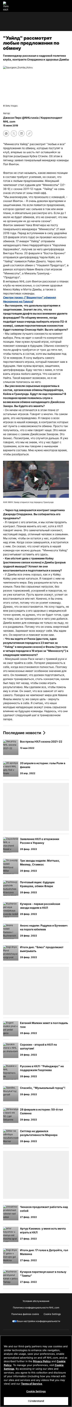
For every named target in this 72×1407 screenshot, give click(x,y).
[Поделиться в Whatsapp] (6, 133)
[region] (36, 1371)
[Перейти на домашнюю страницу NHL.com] (7, 6)
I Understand (36, 1400)
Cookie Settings (36, 1391)
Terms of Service (31, 1383)
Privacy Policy (42, 1361)
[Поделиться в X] (14, 133)
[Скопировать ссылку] (29, 133)
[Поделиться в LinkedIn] (21, 133)
